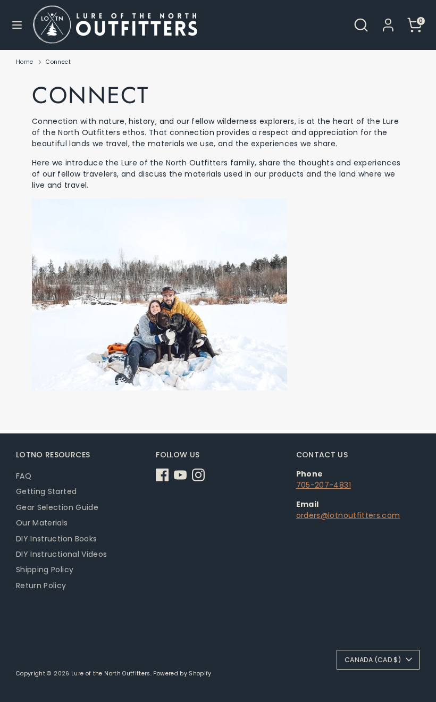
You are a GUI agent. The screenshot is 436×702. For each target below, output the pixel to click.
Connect (58, 62)
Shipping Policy (44, 569)
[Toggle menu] (17, 25)
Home (24, 62)
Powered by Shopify (182, 674)
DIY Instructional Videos (61, 554)
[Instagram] (198, 475)
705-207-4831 (323, 485)
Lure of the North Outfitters (110, 674)
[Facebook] (162, 475)
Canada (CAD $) (373, 659)
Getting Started (46, 491)
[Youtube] (180, 475)
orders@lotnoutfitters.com (348, 515)
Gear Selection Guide (57, 507)
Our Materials (42, 522)
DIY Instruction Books (56, 538)
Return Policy (41, 585)
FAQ (23, 476)
